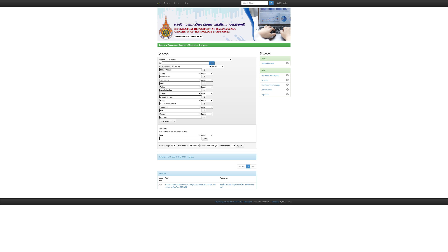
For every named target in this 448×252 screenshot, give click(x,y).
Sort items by (183, 145)
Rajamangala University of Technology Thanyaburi (233, 202)
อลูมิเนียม (265, 94)
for (160, 63)
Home (167, 3)
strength (265, 80)
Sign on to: (283, 3)
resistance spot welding (270, 75)
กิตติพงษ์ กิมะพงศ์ (268, 63)
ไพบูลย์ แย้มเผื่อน (238, 184)
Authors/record (224, 145)
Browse (177, 3)
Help (186, 3)
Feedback (275, 202)
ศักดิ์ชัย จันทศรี (225, 184)
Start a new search (168, 121)
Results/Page (164, 145)
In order (203, 145)
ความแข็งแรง (267, 89)
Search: (162, 59)
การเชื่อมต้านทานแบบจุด (271, 85)
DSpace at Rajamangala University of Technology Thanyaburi (183, 45)
